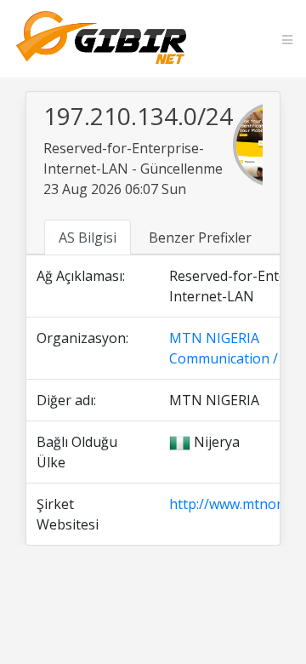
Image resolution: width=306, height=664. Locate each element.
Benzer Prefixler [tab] (200, 237)
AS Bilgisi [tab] (87, 237)
